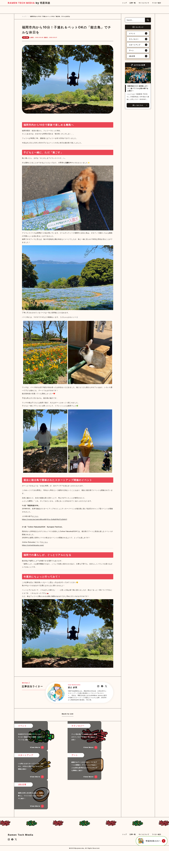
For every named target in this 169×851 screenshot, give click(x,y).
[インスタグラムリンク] (9, 839)
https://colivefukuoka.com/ (33, 545)
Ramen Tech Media (20, 835)
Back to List (67, 714)
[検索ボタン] (148, 20)
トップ (24, 16)
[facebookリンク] (12, 839)
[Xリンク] (16, 839)
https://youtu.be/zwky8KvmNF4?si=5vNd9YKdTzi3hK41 (44, 519)
